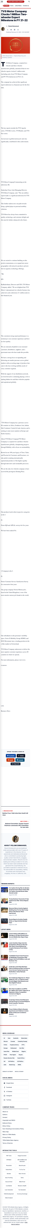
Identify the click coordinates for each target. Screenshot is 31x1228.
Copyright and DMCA (9, 1120)
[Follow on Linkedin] (14, 29)
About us (5, 1111)
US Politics (20, 1061)
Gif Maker (8, 1159)
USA (5, 1064)
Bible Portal (22, 1181)
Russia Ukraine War (9, 1058)
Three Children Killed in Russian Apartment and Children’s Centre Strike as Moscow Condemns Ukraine (18, 1011)
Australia (15, 1038)
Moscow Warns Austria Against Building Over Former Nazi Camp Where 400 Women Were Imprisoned (18, 910)
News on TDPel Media (9, 1134)
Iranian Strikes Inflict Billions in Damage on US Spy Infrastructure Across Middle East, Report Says (19, 935)
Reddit (11, 760)
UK (4, 1061)
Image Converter (22, 1155)
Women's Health (22, 1185)
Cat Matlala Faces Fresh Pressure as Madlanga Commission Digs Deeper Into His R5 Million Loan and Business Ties (19, 958)
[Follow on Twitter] (7, 29)
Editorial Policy (7, 1123)
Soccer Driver (8, 1181)
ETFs (23, 1044)
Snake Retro (9, 1169)
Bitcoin (6, 1041)
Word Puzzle (22, 1165)
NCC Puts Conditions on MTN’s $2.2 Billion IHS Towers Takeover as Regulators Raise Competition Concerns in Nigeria (19, 991)
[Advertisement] (15, 98)
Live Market (9, 1185)
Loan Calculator (9, 1189)
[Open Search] (29, 1)
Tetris (22, 1177)
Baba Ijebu (24, 1038)
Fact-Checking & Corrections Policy (13, 1129)
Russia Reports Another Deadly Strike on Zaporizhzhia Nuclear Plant (18, 921)
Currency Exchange (22, 1193)
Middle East (15, 1051)
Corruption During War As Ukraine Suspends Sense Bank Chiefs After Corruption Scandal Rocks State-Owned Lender (19, 890)
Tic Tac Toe (22, 1169)
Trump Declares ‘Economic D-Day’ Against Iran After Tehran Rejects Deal (19, 900)
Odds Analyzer (9, 1197)
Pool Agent (13, 1054)
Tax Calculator (22, 1189)
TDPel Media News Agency (15, 1)
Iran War (21, 1048)
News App (6, 1131)
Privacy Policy (7, 1137)
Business (6, 5)
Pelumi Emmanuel (13, 26)
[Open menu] (2, 2)
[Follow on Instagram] (18, 29)
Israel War (6, 1051)
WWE (19, 1064)
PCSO (5, 1054)
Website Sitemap (8, 1071)
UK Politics (11, 1061)
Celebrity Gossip (22, 1041)
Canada (13, 1041)
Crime (5, 1044)
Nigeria (24, 1051)
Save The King (9, 1177)
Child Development (9, 1193)
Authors (5, 1114)
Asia (9, 1038)
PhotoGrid (9, 1165)
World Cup (12, 1064)
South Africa (20, 1058)
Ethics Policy (6, 1126)
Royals (21, 1054)
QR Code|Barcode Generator (22, 1160)
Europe (6, 1048)
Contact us (26, 5)
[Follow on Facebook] (11, 29)
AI (4, 1038)
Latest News (18, 5)
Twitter (22, 755)
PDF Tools (8, 1155)
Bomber (9, 1173)
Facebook (11, 755)
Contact (5, 1117)
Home (12, 5)
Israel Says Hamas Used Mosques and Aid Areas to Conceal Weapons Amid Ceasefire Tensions (19, 1001)
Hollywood (13, 1048)
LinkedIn (21, 760)
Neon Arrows (22, 1173)
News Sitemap (19, 1071)
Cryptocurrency (14, 1044)
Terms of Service (8, 1143)
